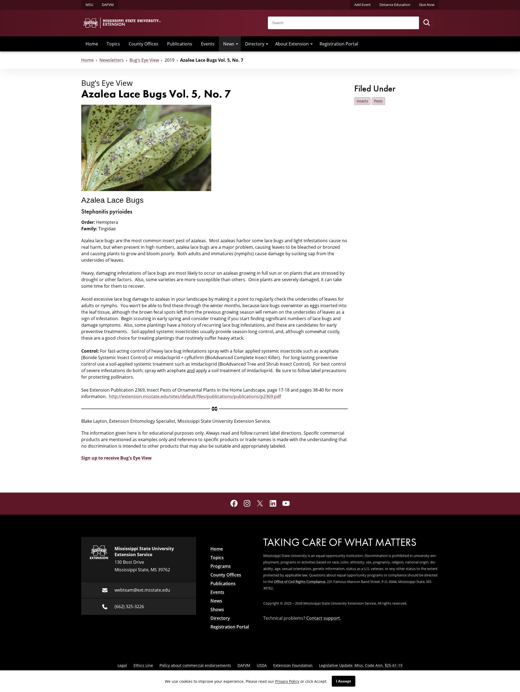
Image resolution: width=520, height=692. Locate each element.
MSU (89, 4)
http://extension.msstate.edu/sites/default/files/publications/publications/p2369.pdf (195, 396)
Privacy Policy (287, 681)
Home (92, 44)
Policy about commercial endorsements (195, 665)
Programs (220, 566)
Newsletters (111, 60)
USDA (262, 665)
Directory (254, 44)
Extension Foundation (293, 665)
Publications (179, 44)
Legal (122, 665)
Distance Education (394, 4)
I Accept (343, 681)
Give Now (426, 4)
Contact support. (323, 618)
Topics (113, 44)
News (228, 44)
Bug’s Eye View (144, 60)
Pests (378, 101)
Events (207, 44)
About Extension (292, 44)
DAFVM (108, 4)
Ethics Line (143, 665)
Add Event (362, 4)
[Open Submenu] (237, 43)
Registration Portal (339, 44)
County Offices (143, 44)
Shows (217, 609)
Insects (362, 101)
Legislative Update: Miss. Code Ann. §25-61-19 (360, 665)
